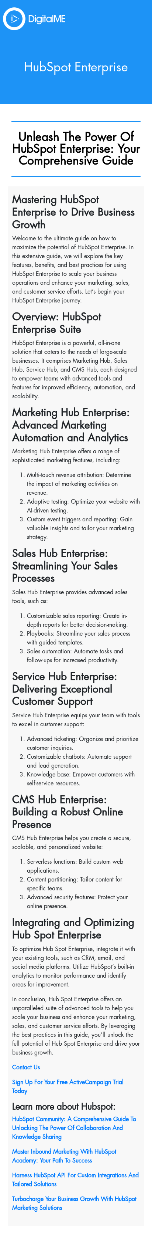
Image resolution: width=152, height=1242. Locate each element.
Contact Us (26, 1067)
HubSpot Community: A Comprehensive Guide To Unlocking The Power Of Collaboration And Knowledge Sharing (74, 1128)
